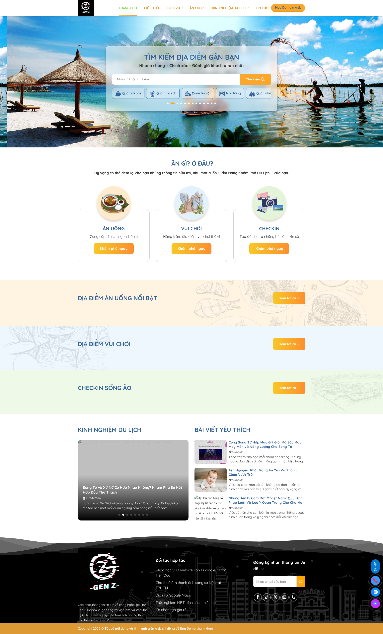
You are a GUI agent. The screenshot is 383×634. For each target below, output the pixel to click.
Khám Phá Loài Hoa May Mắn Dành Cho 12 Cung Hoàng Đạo (145, 485)
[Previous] (12, 82)
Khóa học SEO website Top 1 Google (185, 570)
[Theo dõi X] (275, 597)
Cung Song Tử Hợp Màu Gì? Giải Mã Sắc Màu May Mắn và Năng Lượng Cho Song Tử (265, 444)
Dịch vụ (173, 8)
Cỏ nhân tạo (166, 609)
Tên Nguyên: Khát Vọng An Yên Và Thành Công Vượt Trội (263, 472)
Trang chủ (128, 8)
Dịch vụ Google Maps (173, 595)
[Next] (370, 82)
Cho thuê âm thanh (171, 582)
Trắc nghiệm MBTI (171, 602)
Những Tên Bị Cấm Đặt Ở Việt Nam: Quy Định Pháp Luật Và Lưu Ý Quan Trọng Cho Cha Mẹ (266, 500)
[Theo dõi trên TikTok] (267, 597)
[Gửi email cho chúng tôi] (284, 597)
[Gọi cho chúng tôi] (293, 597)
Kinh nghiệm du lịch (229, 8)
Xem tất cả (287, 298)
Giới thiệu (152, 8)
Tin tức (262, 8)
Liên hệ (375, 566)
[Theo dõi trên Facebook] (258, 597)
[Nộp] (255, 79)
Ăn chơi (196, 8)
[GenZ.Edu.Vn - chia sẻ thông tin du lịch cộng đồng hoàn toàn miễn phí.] (95, 8)
